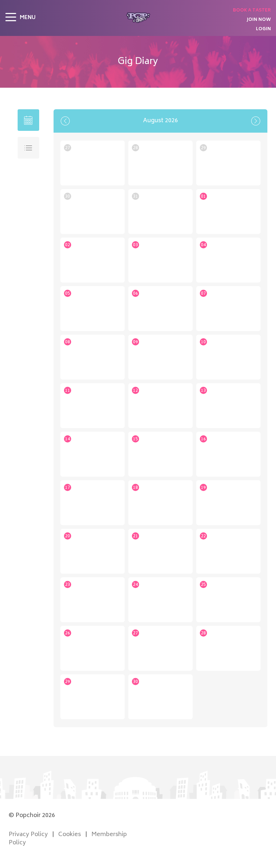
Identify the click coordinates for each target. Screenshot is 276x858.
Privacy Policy (28, 835)
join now (259, 20)
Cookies (69, 835)
